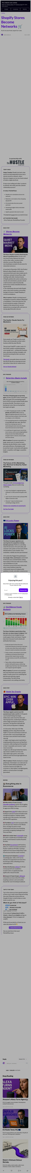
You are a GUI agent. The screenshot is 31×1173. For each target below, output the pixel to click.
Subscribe (23, 590)
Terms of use (25, 593)
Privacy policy (9, 594)
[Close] (28, 574)
